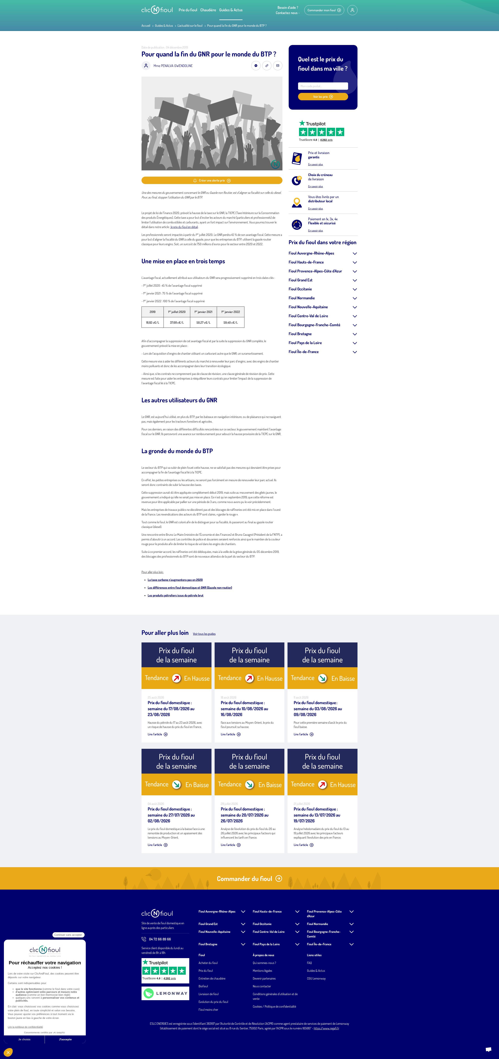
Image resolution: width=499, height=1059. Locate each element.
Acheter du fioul (208, 963)
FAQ (309, 963)
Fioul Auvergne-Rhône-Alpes (311, 252)
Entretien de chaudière (212, 978)
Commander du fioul (244, 878)
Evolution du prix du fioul (213, 1002)
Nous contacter (262, 986)
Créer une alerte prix (211, 180)
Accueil (146, 25)
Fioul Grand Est (300, 279)
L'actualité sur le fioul (190, 25)
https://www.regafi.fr (326, 1028)
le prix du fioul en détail (184, 227)
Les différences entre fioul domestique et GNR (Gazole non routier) (190, 587)
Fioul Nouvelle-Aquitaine (308, 306)
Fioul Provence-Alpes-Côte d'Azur (315, 270)
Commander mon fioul (322, 10)
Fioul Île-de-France (304, 351)
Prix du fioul (188, 9)
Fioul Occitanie (300, 288)
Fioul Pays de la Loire (305, 342)
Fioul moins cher (208, 1009)
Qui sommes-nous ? (264, 963)
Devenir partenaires (264, 978)
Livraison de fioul (209, 994)
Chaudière (208, 9)
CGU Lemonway (316, 978)
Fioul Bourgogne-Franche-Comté (314, 324)
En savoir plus (315, 164)
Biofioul (203, 986)
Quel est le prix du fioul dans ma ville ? (323, 63)
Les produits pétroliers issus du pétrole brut (175, 595)
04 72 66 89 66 (160, 939)
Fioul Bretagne (300, 333)
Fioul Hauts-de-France (306, 261)
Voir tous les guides (204, 634)
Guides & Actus (230, 9)
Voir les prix (320, 97)
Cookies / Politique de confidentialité (274, 1006)
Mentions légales (262, 971)
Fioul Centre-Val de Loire (308, 315)
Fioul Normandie (302, 297)
